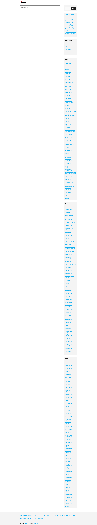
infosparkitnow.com (68, 374)
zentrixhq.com (67, 464)
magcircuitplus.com (68, 345)
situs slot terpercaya (28, 516)
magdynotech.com (68, 448)
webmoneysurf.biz (68, 150)
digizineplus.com (68, 451)
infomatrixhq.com (68, 400)
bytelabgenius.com (68, 309)
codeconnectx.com (68, 394)
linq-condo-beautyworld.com (70, 118)
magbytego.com (68, 384)
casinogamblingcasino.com (70, 248)
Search (66, 6)
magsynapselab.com (69, 300)
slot (40, 515)
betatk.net (67, 195)
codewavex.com (68, 409)
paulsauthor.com (68, 277)
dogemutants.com (68, 270)
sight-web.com (67, 96)
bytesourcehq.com (68, 388)
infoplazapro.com (68, 313)
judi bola (56, 515)
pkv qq (53, 515)
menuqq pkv (22, 515)
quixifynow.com (68, 458)
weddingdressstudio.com (69, 144)
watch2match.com (68, 167)
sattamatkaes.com (68, 244)
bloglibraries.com (68, 257)
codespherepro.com (68, 334)
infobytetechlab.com (68, 332)
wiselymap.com (68, 89)
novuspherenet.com (68, 488)
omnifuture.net (67, 69)
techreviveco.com (68, 429)
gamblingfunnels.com (69, 70)
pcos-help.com (68, 72)
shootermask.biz (68, 153)
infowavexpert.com (68, 316)
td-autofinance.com (68, 101)
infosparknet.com (68, 455)
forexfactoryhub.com (68, 92)
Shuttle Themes (27, 523)
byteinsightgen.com (68, 326)
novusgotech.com (68, 471)
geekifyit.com (67, 242)
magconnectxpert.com (69, 413)
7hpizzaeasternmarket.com (70, 130)
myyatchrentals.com (68, 239)
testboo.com (67, 143)
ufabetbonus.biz (68, 192)
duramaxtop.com (68, 271)
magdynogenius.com (69, 299)
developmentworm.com (69, 186)
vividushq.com (67, 484)
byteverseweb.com (68, 439)
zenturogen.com (68, 475)
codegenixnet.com (68, 335)
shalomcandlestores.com (69, 241)
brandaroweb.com (68, 504)
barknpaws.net (68, 232)
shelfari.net (67, 156)
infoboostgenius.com (69, 322)
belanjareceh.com (68, 218)
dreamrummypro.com (69, 215)
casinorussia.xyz (68, 157)
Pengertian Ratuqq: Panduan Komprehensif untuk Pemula (70, 29)
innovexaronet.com (68, 397)
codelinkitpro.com (68, 365)
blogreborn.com (68, 86)
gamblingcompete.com (69, 80)
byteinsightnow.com (68, 338)
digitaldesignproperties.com (70, 228)
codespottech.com (68, 290)
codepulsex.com (68, 423)
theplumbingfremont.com (69, 189)
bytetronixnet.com (68, 348)
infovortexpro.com (68, 344)
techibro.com (67, 105)
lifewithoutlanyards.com (69, 134)
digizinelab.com (68, 420)
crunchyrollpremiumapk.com (70, 245)
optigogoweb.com (68, 503)
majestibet (24, 518)
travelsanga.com (68, 180)
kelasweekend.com (68, 193)
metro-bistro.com (68, 138)
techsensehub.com (68, 368)
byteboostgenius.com (69, 442)
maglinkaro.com (68, 430)
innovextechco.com (68, 404)
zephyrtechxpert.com (69, 417)
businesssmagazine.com (69, 82)
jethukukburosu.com (68, 254)
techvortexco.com (68, 375)
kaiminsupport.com (68, 216)
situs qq (38, 515)
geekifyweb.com (68, 377)
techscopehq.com (68, 449)
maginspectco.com (68, 351)
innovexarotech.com (68, 342)
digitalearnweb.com (68, 209)
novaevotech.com (68, 403)
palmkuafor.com (68, 212)
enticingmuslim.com (68, 263)
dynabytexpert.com (68, 467)
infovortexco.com (68, 419)
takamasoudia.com (68, 273)
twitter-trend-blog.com (69, 109)
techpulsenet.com (68, 416)
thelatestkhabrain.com (69, 226)
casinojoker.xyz (68, 163)
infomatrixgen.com (68, 329)
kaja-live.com (67, 93)
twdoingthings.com (68, 274)
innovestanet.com (68, 465)
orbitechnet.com (68, 490)
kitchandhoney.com (68, 137)
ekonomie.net (67, 183)
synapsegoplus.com (68, 443)
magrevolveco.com (68, 341)
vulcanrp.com (67, 108)
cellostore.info (67, 234)
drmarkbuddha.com (68, 122)
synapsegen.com (68, 481)
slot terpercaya (49, 515)
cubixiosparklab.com (69, 401)
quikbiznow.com (68, 500)
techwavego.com (68, 422)
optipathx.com (67, 461)
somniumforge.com (68, 255)
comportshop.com (68, 176)
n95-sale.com (67, 85)
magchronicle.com (68, 293)
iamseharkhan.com (68, 225)
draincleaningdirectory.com (70, 251)
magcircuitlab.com (68, 407)
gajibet (31, 518)
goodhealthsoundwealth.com (70, 264)
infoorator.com (67, 127)
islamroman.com (68, 99)
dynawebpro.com (68, 480)
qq (65, 52)
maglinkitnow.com (68, 296)
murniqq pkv (73, 515)
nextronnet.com (68, 472)
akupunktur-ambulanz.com (70, 115)
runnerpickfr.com (68, 67)
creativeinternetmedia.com (70, 83)
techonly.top (67, 79)
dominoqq (67, 47)
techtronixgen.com (68, 302)
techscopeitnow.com (69, 347)
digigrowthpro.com (68, 64)
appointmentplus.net (69, 185)
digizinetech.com (68, 328)
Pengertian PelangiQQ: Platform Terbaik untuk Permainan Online (69, 19)
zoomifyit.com (67, 506)
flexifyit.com (67, 468)
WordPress (36, 523)
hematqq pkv (22, 516)
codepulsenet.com (68, 446)
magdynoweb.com (68, 426)
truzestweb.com (68, 496)
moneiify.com (67, 238)
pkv (66, 515)
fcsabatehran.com (68, 268)
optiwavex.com (68, 491)
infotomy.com (67, 286)
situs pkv (66, 53)
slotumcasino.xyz (68, 159)
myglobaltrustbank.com (69, 170)
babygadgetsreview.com (69, 114)
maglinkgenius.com (68, 406)
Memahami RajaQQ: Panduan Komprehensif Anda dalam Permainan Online (70, 24)
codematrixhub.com (68, 319)
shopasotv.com (68, 179)
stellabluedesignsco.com (69, 276)
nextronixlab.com (68, 462)
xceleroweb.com (68, 501)
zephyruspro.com (68, 459)
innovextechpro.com (68, 303)
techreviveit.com (68, 315)
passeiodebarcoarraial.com (70, 222)
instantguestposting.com (69, 182)
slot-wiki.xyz (67, 166)
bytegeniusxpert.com (69, 380)
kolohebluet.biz (68, 151)
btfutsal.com (67, 73)
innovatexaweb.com (68, 371)
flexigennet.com (68, 280)
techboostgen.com (68, 367)
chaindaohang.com (68, 121)
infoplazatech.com (68, 378)
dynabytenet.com (68, 432)
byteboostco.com (68, 410)
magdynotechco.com (69, 372)
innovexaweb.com (68, 477)
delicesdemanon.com (69, 141)
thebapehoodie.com (68, 260)
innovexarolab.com (68, 331)
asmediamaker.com (68, 235)
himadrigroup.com (68, 98)
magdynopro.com (68, 312)
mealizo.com (67, 231)
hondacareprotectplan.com (70, 247)
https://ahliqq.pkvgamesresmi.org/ (37, 518)
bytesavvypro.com (68, 325)
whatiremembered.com (69, 117)
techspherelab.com (68, 435)
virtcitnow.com (67, 88)
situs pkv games (27, 515)
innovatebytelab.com (69, 381)
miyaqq (28, 518)
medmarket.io (67, 283)
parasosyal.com (68, 261)
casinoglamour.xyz (68, 160)
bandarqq (67, 46)
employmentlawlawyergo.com (70, 172)
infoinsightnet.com (68, 387)
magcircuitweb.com (68, 305)
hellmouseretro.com (68, 267)
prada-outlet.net (68, 63)
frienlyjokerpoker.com (69, 102)
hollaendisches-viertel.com (70, 131)
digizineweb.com (68, 393)
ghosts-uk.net (67, 76)
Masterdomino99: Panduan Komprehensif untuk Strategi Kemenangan (70, 33)
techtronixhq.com (68, 362)
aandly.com (67, 196)
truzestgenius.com (68, 414)
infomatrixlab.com (68, 436)
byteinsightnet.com (68, 390)
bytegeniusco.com (68, 318)
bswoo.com (67, 198)
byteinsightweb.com (68, 297)
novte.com (67, 128)
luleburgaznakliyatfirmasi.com (70, 258)
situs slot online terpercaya (70, 50)
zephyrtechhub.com (68, 494)
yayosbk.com (67, 147)
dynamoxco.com (68, 474)
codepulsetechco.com (69, 391)
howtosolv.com (68, 140)
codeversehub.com (68, 438)
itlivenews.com (68, 188)
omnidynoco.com (68, 493)
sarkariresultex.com (68, 229)
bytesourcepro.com (68, 433)
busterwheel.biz (68, 154)
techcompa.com (68, 95)
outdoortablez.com (68, 284)
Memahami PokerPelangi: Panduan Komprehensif (70, 15)
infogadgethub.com (68, 364)
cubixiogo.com (67, 487)
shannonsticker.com (68, 219)
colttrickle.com (67, 66)
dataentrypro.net (68, 213)
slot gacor (59, 515)
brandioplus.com (68, 478)
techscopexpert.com (68, 306)
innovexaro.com (68, 452)
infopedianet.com (68, 445)
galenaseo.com (68, 169)
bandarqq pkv (43, 515)
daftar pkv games (68, 49)
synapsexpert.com (68, 497)
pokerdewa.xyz (68, 164)
